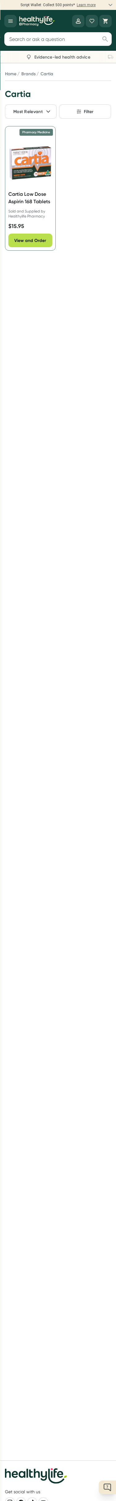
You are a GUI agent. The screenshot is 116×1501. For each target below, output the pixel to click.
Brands (28, 74)
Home (10, 74)
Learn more (86, 5)
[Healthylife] (36, 21)
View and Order (30, 240)
